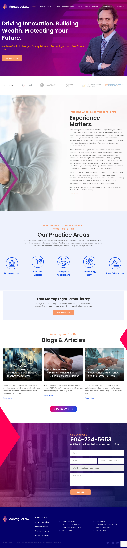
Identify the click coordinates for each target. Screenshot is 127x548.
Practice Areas (45, 7)
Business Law (40, 517)
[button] (17, 84)
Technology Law (61, 46)
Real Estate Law (42, 535)
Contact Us (120, 7)
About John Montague (65, 7)
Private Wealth (41, 526)
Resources (106, 7)
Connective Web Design (53, 543)
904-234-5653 (90, 439)
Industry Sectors (91, 7)
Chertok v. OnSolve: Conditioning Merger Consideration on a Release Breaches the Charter (21, 371)
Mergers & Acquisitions (36, 46)
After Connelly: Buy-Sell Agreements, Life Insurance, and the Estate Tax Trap (103, 373)
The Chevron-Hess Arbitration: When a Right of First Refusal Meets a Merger (63, 373)
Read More (7, 398)
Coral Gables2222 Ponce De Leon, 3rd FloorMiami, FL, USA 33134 (106, 524)
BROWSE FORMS (63, 312)
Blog (80, 7)
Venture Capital (12, 46)
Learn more (74, 194)
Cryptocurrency (42, 531)
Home (34, 7)
